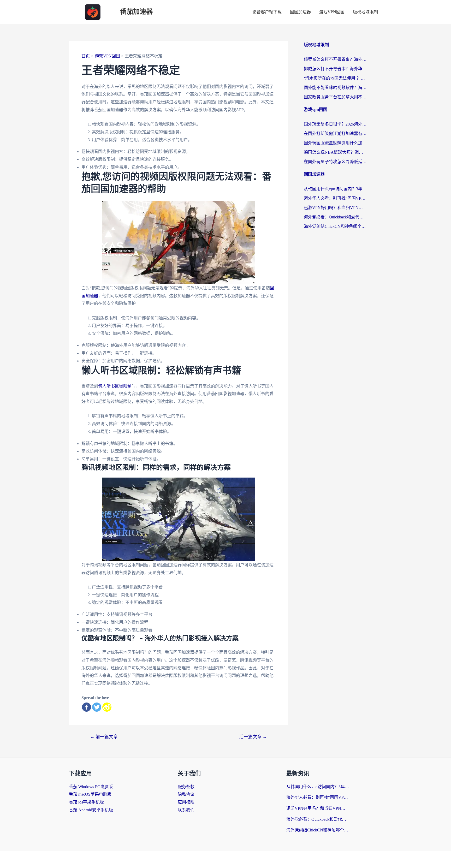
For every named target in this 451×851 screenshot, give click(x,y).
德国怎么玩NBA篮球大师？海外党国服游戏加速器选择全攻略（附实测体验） (335, 152)
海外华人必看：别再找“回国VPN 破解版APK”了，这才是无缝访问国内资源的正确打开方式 (335, 198)
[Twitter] (96, 707)
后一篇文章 (253, 737)
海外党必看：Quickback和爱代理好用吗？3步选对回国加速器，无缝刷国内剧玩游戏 (335, 217)
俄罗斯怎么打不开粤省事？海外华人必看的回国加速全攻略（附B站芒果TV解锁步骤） (335, 59)
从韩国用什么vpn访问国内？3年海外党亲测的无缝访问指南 (335, 189)
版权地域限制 (365, 12)
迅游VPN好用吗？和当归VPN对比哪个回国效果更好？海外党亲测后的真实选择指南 (335, 207)
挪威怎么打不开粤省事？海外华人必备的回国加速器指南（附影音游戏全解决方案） (335, 69)
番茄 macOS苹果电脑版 (90, 794)
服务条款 (186, 786)
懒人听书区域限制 (115, 386)
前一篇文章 (104, 737)
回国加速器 (300, 12)
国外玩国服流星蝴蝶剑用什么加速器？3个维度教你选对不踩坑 (335, 143)
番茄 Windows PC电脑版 (91, 786)
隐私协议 (186, 794)
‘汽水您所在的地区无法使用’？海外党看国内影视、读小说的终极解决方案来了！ (335, 78)
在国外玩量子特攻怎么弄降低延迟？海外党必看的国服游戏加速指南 (335, 161)
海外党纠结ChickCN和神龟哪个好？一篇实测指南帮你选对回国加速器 (335, 226)
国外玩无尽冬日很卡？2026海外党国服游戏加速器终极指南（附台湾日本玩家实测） (335, 124)
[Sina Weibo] (106, 707)
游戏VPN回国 (332, 12)
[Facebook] (86, 707)
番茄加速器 (136, 12)
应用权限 (186, 802)
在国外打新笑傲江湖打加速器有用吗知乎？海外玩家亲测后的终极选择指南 (335, 133)
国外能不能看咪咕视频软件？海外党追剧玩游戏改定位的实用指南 (335, 87)
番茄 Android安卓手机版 (91, 810)
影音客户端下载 (267, 12)
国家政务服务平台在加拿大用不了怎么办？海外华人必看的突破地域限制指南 (335, 97)
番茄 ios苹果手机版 (86, 802)
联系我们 (186, 810)
